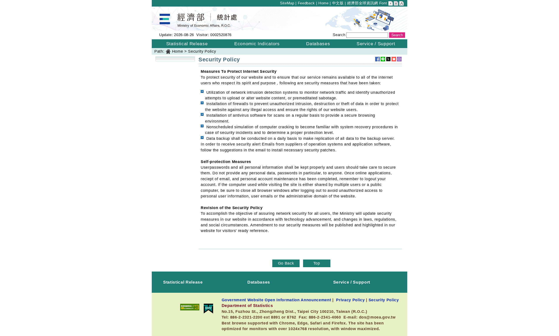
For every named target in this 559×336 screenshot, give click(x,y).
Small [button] (390, 4)
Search (339, 35)
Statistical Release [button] (187, 43)
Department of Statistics (174, 9)
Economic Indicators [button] (257, 43)
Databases (258, 282)
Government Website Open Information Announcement (276, 300)
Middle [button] (396, 4)
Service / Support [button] (376, 43)
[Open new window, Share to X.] (388, 59)
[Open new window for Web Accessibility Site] (189, 307)
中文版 (338, 3)
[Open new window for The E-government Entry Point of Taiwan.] (208, 308)
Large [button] (401, 4)
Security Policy (384, 300)
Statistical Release (183, 282)
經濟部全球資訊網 (362, 3)
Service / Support (351, 282)
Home (323, 3)
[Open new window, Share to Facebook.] (377, 59)
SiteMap (287, 3)
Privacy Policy (350, 300)
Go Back (286, 263)
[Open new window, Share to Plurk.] (394, 59)
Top (316, 263)
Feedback (306, 3)
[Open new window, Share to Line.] (383, 59)
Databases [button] (318, 43)
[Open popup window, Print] (399, 59)
